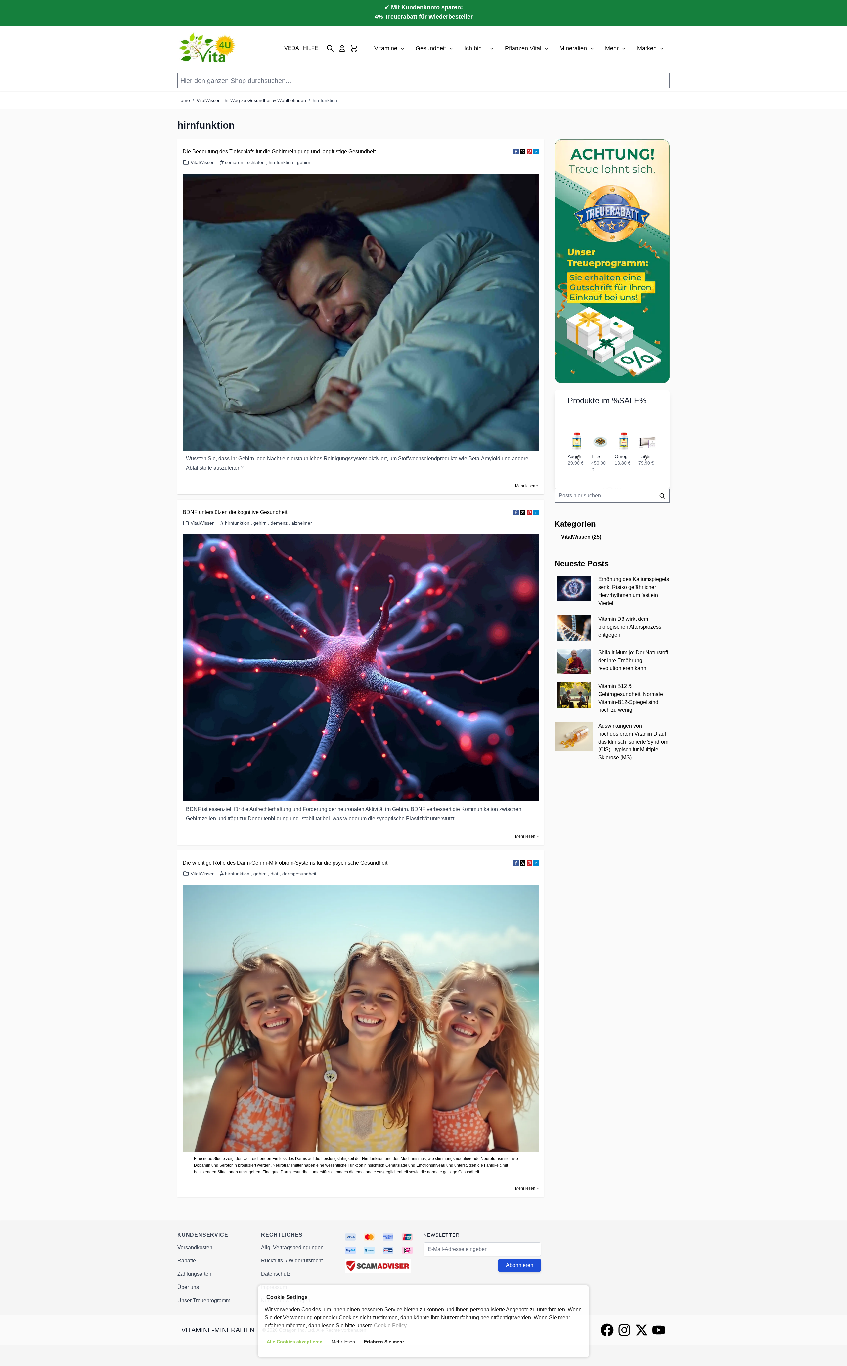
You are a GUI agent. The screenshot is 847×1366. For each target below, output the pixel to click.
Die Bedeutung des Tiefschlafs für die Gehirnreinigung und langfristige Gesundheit (279, 151)
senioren (234, 162)
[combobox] (612, 496)
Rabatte (186, 1260)
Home (183, 100)
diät (274, 873)
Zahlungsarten (194, 1274)
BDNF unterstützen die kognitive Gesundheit (235, 512)
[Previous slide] (578, 458)
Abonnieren (519, 1265)
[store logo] (208, 48)
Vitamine (385, 48)
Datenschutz (275, 1274)
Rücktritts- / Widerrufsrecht (292, 1260)
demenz (279, 523)
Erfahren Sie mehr (384, 1341)
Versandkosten (194, 1247)
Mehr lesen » (527, 486)
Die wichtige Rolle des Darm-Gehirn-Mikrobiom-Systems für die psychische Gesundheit (285, 863)
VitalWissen (203, 162)
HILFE (310, 48)
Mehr (612, 48)
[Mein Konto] (342, 48)
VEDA (291, 48)
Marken (647, 48)
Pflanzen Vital (523, 48)
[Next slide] (646, 458)
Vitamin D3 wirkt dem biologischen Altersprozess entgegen (629, 627)
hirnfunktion (325, 100)
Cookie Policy (390, 1325)
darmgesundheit (299, 873)
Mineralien (573, 48)
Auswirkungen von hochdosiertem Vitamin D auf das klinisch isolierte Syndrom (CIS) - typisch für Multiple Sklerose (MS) (633, 741)
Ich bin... (475, 48)
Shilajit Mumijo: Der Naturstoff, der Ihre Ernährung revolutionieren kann (633, 660)
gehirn (303, 162)
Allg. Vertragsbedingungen (292, 1247)
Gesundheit (431, 48)
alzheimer (301, 523)
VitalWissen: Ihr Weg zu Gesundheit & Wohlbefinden (251, 100)
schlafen (256, 162)
